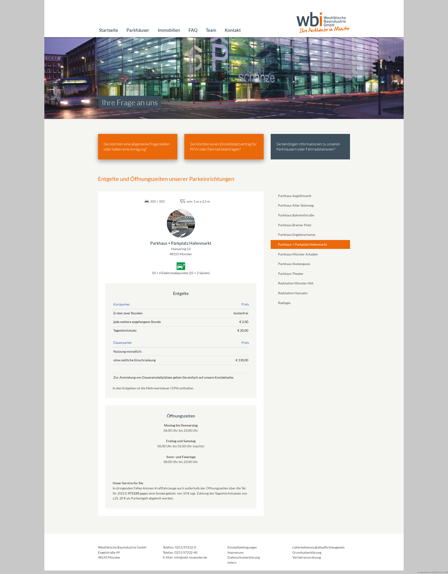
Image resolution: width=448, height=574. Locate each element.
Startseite (108, 30)
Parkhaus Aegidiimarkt (294, 196)
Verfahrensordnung (306, 557)
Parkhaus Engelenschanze (296, 235)
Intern (232, 562)
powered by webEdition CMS (432, 572)
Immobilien (169, 30)
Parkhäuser (137, 30)
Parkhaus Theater (291, 274)
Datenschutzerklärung (244, 557)
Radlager (284, 303)
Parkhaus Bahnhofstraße (296, 215)
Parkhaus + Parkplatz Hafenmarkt (302, 244)
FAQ (193, 30)
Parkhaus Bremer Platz (294, 225)
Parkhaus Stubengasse (294, 264)
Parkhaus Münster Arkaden (298, 254)
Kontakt (233, 30)
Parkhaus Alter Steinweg (296, 205)
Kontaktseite (224, 377)
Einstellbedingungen (242, 547)
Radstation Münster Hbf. (296, 283)
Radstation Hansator (293, 293)
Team (211, 30)
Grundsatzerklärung (306, 552)
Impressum (236, 552)
